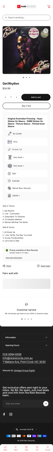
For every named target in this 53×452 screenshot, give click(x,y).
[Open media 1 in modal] (45, 30)
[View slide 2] (24, 319)
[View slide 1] (21, 319)
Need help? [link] (45, 266)
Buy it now (26, 106)
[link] (24, 362)
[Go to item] (23, 77)
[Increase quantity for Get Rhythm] (16, 97)
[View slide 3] (28, 319)
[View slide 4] (31, 319)
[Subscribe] (45, 403)
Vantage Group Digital (24, 370)
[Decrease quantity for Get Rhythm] (5, 97)
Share (8, 266)
